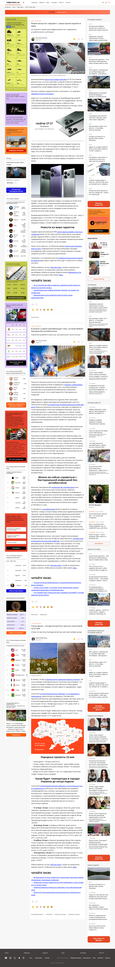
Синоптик (49, 914)
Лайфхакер (34, 2)
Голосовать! (16, 548)
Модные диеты (61, 12)
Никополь (107, 958)
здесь (75, 867)
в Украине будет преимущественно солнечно (62, 679)
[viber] (23, 958)
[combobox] (11, 182)
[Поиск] (109, 2)
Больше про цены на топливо (16, 363)
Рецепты (61, 2)
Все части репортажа (16, 459)
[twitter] (15, 958)
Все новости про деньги (16, 298)
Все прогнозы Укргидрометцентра (16, 190)
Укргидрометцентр (37, 914)
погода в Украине (74, 914)
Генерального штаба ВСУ (19, 88)
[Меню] (23, 2)
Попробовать (16, 735)
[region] (16, 187)
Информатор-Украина (75, 958)
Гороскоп (68, 2)
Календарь (54, 2)
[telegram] (19, 958)
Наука (47, 2)
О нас (30, 958)
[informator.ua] (13, 2)
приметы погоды (60, 914)
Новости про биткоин (16, 633)
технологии (35, 317)
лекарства (34, 614)
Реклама (47, 958)
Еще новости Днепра (98, 939)
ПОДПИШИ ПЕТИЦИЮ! (16, 150)
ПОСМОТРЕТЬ (99, 231)
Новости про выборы (16, 591)
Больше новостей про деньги (99, 708)
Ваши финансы (87, 958)
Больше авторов (99, 279)
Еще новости (99, 543)
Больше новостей (99, 204)
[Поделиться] (78, 39)
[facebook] (6, 958)
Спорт (94, 958)
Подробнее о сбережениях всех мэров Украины (16, 405)
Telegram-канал (55, 865)
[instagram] (10, 958)
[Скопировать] (82, 39)
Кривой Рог (100, 958)
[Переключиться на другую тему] (106, 2)
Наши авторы (38, 958)
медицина (43, 614)
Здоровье (41, 2)
